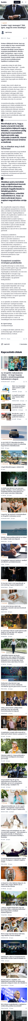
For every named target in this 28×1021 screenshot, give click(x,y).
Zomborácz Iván (4, 937)
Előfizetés (17, 2)
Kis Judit (14, 419)
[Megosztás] (24, 38)
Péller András (4, 688)
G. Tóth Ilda (3, 495)
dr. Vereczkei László (5, 381)
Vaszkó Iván (14, 409)
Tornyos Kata (4, 914)
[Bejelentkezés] (22, 2)
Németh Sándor (4, 587)
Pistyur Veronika (4, 1008)
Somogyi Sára (4, 636)
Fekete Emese (4, 713)
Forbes (2, 564)
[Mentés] (26, 38)
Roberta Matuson (4, 985)
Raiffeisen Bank (15, 400)
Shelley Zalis (4, 541)
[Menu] (25, 2)
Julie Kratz (14, 391)
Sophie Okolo (4, 611)
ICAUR (2, 448)
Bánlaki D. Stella (4, 811)
